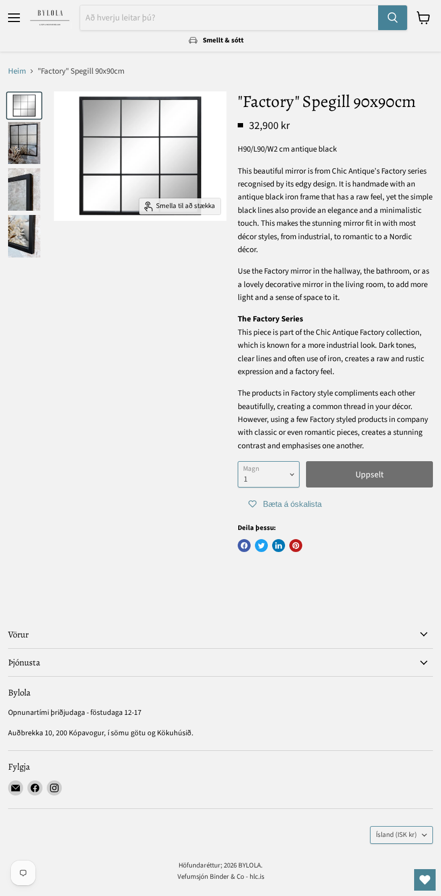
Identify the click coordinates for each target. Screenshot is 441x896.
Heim (17, 71)
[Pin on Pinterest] (295, 545)
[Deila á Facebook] (244, 545)
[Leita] (392, 17)
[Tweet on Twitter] (261, 545)
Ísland (396, 835)
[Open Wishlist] (425, 880)
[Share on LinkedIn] (278, 545)
